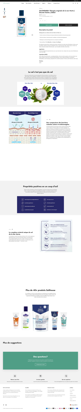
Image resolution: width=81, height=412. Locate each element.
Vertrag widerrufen (73, 400)
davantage (35, 391)
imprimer (71, 393)
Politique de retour (73, 395)
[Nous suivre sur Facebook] (3, 405)
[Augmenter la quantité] (45, 21)
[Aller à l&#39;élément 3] (4, 17)
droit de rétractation (73, 397)
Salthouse (40, 8)
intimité (71, 391)
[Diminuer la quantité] (40, 21)
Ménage (49, 3)
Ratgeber (75, 0)
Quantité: (40, 18)
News (77, 0)
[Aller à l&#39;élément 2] (4, 14)
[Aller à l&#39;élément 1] (4, 9)
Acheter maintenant (68, 25)
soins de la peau (36, 3)
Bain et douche (28, 3)
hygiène (43, 3)
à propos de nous (56, 3)
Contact (71, 398)
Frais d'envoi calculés (46, 16)
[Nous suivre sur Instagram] (6, 405)
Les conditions (72, 390)
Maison (23, 3)
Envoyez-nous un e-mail (40, 364)
